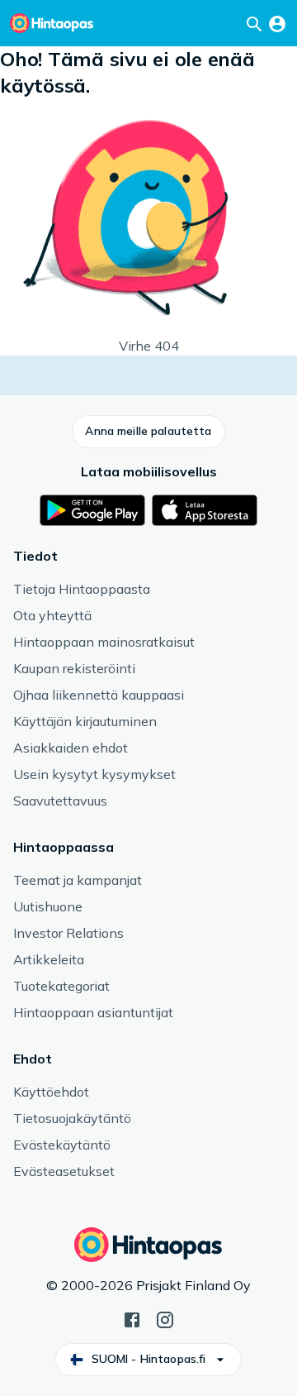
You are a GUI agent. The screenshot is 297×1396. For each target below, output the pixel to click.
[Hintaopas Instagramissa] (165, 1318)
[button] (148, 431)
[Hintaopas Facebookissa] (132, 1318)
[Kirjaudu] (277, 23)
